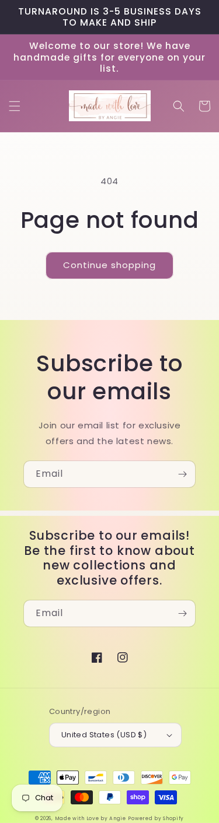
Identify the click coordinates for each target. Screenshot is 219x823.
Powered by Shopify (156, 818)
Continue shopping (109, 265)
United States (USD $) (104, 734)
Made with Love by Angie (90, 818)
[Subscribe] (182, 474)
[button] (14, 106)
